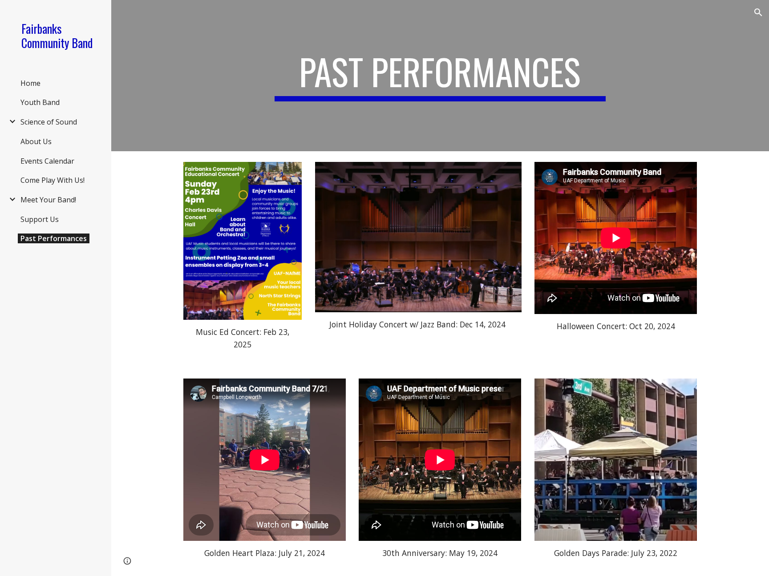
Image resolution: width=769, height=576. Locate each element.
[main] (440, 75)
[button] (758, 12)
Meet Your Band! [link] (48, 200)
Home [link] (30, 83)
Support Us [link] (39, 219)
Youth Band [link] (40, 102)
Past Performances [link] (53, 238)
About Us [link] (36, 141)
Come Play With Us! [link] (52, 180)
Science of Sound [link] (48, 122)
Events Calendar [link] (47, 161)
